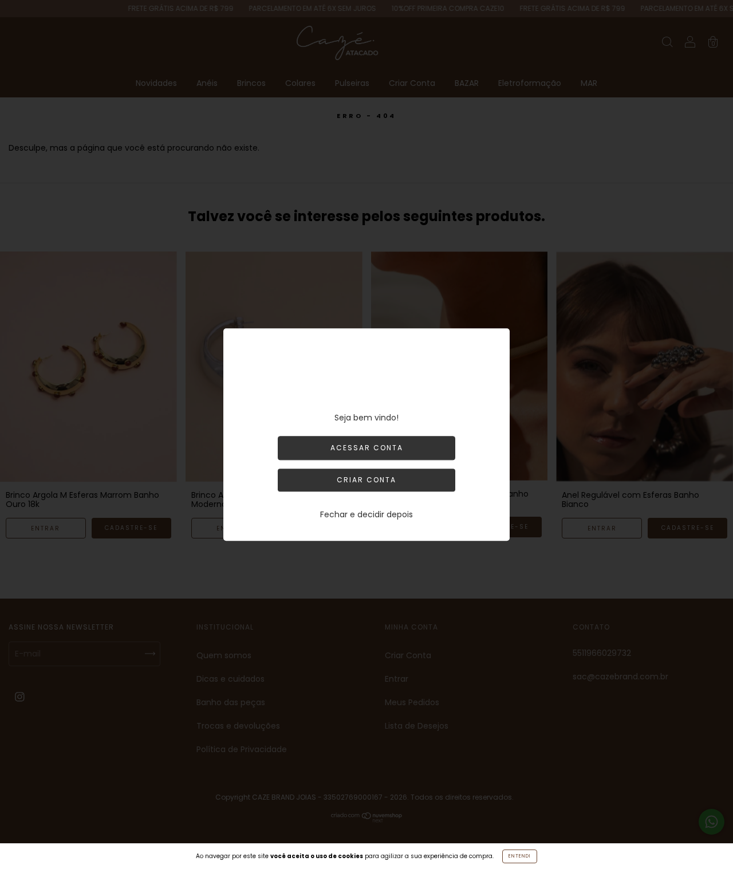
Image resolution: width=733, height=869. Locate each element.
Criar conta (366, 480)
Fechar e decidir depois (366, 514)
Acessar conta (366, 448)
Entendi (520, 856)
